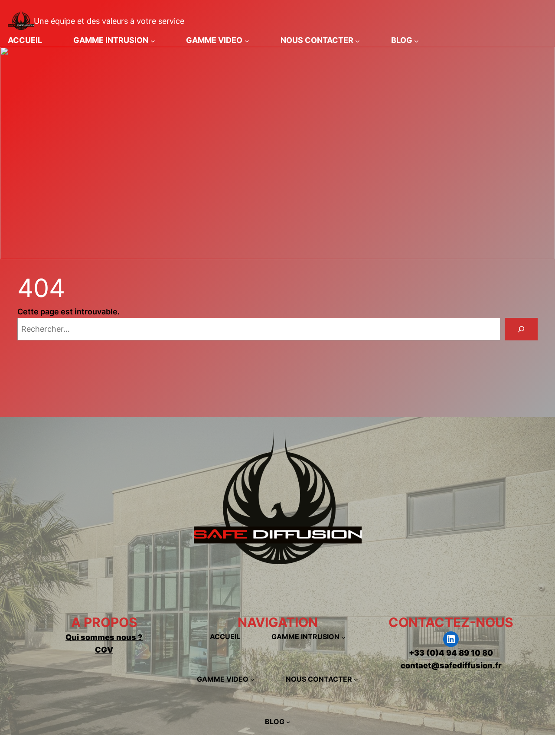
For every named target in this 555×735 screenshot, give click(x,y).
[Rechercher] (521, 329)
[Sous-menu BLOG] (416, 40)
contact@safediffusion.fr (451, 665)
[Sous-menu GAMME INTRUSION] (152, 40)
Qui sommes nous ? (104, 637)
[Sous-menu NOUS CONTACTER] (357, 40)
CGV (104, 649)
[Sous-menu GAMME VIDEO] (247, 40)
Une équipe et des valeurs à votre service (109, 21)
